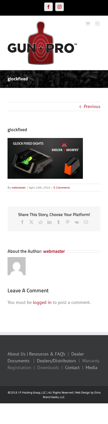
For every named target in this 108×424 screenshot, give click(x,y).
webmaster (19, 187)
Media (91, 367)
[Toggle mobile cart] (87, 23)
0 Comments (61, 187)
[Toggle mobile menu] (97, 23)
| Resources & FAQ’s (46, 354)
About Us (17, 354)
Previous (92, 106)
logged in (42, 302)
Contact (72, 367)
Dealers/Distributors (56, 361)
